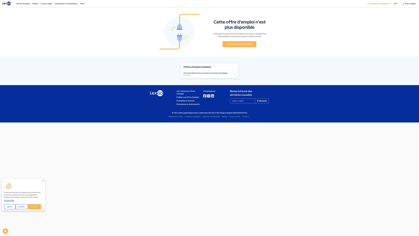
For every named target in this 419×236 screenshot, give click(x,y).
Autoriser (34, 207)
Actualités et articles (186, 101)
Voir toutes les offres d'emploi (186, 92)
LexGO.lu (245, 116)
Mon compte (410, 4)
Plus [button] (82, 4)
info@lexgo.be (209, 91)
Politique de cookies (175, 116)
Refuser (22, 207)
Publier (35, 4)
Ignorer (10, 207)
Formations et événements (66, 4)
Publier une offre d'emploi (188, 97)
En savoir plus (9, 200)
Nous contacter (235, 116)
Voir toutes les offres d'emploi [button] (239, 44)
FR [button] (395, 4)
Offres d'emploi (23, 4)
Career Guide (46, 4)
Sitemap (225, 116)
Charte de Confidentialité (211, 116)
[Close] (43, 181)
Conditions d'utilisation (192, 116)
